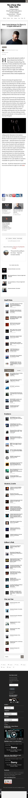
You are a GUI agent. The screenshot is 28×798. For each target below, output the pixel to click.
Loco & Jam (10, 238)
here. (23, 165)
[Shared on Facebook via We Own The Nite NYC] (3, 195)
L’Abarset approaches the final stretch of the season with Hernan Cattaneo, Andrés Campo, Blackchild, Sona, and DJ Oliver (16, 516)
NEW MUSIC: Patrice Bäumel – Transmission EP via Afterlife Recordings (16, 311)
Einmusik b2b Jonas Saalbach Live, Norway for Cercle (16, 356)
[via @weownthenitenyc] (7, 195)
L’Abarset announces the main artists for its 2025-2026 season (16, 501)
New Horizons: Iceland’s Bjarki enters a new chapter (16, 337)
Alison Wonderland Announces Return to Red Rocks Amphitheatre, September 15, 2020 (16, 471)
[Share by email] (3, 199)
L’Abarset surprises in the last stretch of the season (16, 535)
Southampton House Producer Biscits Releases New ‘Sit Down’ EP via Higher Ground (16, 463)
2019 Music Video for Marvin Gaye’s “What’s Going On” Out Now (16, 343)
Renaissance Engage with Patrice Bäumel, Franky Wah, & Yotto (16, 553)
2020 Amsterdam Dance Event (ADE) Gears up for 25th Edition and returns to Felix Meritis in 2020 (16, 560)
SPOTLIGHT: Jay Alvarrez (15, 386)
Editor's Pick (9, 542)
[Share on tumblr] (20, 195)
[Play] (11, 702)
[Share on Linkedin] (17, 195)
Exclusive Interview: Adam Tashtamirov (15, 623)
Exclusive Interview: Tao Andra (16, 609)
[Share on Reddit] (10, 195)
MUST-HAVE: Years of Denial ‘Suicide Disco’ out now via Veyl (15, 330)
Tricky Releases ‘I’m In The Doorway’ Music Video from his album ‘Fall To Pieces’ (16, 424)
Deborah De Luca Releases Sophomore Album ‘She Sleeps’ (15, 546)
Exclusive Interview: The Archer (14, 288)
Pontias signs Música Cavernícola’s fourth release (15, 476)
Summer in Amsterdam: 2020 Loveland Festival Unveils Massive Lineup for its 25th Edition (16, 567)
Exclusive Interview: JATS (15, 602)
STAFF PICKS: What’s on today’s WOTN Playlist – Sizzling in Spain (15, 350)
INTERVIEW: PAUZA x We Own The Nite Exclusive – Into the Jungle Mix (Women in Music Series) (15, 363)
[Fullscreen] (18, 702)
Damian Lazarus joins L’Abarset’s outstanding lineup (16, 494)
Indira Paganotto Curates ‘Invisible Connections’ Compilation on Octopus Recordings (6, 225)
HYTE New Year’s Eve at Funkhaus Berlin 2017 (14, 406)
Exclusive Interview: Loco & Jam (14, 269)
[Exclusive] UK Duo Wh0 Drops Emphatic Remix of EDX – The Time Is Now (16, 431)
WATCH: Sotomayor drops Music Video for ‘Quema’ (15, 324)
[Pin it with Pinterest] (13, 195)
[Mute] (17, 702)
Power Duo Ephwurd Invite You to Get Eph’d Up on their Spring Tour (16, 393)
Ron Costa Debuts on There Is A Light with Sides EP (18, 211)
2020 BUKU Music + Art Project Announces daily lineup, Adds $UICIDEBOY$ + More (16, 317)
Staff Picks (8, 300)
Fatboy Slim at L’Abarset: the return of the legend (16, 522)
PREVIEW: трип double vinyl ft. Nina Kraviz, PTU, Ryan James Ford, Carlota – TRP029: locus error (16, 593)
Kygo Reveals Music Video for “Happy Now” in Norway (16, 380)
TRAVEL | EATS (10, 484)
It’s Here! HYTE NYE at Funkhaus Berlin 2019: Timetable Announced (16, 585)
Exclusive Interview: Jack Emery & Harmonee (16, 642)
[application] (14, 700)
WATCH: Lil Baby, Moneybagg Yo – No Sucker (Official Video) (16, 450)
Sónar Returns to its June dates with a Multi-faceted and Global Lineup (15, 572)
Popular (9, 370)
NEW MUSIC (4, 47)
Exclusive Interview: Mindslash (16, 615)
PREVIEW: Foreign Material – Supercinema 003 (15, 457)
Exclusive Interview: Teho (15, 635)
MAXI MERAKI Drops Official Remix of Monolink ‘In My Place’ (16, 418)
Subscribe (12, 688)
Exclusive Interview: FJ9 (14, 648)
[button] (14, 700)
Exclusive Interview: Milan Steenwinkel (15, 629)
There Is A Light (19, 238)
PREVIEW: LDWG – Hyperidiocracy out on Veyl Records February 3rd (15, 579)
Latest (19, 370)
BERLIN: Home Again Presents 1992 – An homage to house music (16, 444)
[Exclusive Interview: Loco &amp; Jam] (7, 206)
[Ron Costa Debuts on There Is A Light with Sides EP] (18, 206)
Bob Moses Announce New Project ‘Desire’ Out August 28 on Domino (16, 437)
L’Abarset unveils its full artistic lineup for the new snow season (15, 528)
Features (7, 414)
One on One (8, 599)
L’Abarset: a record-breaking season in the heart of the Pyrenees (15, 488)
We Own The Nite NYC (14, 5)
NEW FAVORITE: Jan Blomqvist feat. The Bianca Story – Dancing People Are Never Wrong (16, 401)
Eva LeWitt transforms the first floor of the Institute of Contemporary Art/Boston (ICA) (16, 305)
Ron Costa (14, 238)
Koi (6, 238)
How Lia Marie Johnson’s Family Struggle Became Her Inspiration (16, 374)
